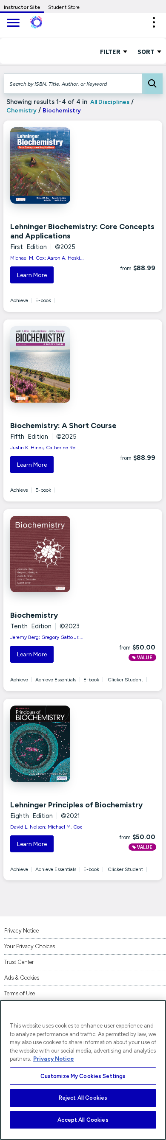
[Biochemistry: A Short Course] (56, 364)
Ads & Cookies (21, 978)
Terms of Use (19, 993)
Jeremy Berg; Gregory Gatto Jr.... (46, 637)
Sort (146, 51)
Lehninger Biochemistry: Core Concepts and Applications (82, 231)
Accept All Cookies (82, 1120)
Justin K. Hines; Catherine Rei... (45, 448)
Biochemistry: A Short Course (63, 425)
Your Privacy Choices (29, 946)
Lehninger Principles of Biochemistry (76, 804)
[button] (153, 22)
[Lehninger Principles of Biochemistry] (56, 744)
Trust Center (19, 962)
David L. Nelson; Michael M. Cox (46, 827)
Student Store (64, 7)
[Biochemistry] (56, 554)
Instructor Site (22, 7)
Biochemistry (34, 615)
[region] (83, 1070)
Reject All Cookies (83, 1098)
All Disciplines (109, 102)
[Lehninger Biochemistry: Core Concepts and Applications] (56, 165)
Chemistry (21, 110)
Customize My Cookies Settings (83, 1076)
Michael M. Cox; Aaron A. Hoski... (47, 258)
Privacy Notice (21, 930)
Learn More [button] (32, 275)
